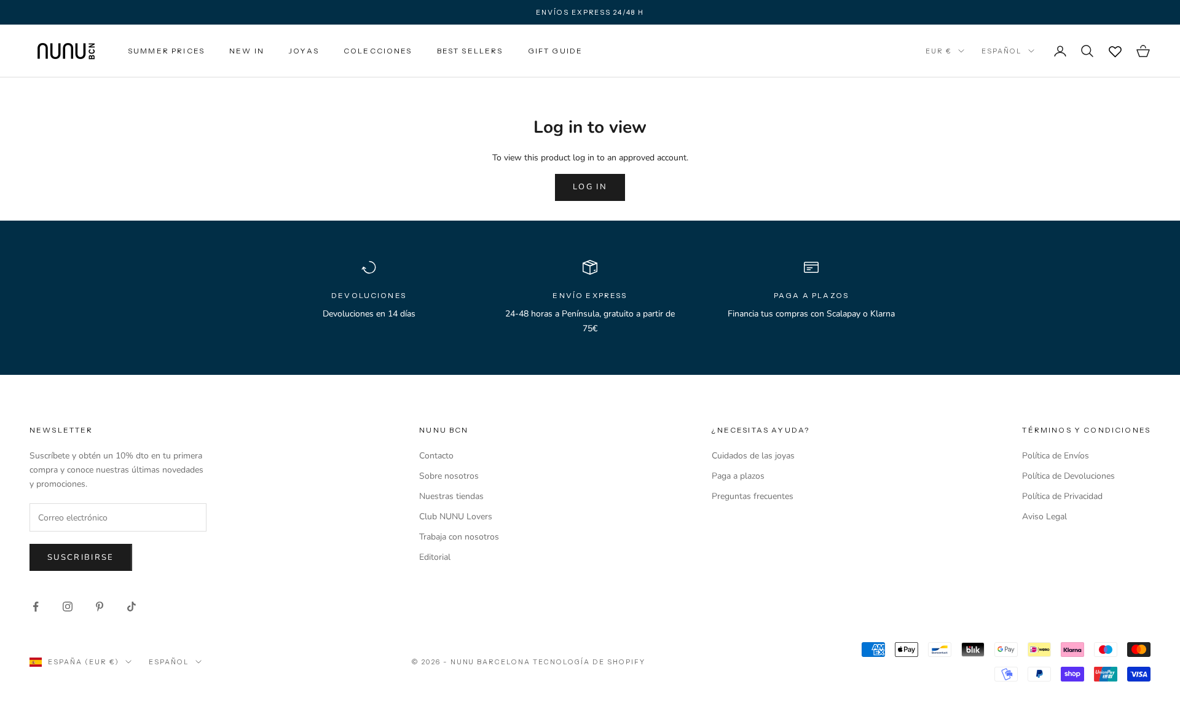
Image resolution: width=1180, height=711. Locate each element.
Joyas (304, 50)
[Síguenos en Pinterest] (99, 606)
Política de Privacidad (1062, 496)
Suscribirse (80, 557)
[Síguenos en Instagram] (67, 606)
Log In (590, 186)
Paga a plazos (738, 476)
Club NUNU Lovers (455, 516)
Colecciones (378, 50)
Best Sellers (470, 50)
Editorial (434, 557)
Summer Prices (166, 50)
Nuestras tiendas (451, 496)
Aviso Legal (1044, 516)
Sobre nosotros (449, 476)
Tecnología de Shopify (589, 662)
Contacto (436, 456)
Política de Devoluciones (1068, 476)
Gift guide (555, 50)
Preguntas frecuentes (752, 496)
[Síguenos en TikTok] (131, 606)
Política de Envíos (1055, 456)
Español (1001, 51)
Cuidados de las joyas (753, 456)
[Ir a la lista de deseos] (1114, 51)
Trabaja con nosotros (459, 537)
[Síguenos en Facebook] (36, 606)
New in (246, 50)
